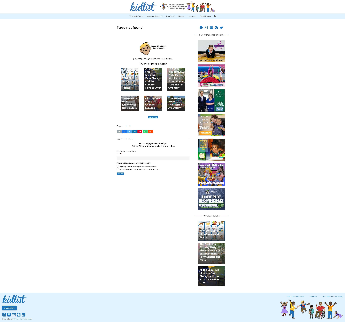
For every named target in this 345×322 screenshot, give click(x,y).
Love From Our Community (332, 297)
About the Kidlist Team (295, 297)
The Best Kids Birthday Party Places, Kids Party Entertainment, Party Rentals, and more (177, 78)
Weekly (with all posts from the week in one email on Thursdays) (139, 169)
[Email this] (119, 131)
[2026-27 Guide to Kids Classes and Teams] (130, 69)
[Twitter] (221, 27)
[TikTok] (24, 315)
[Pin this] (139, 131)
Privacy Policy (18, 319)
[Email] (211, 27)
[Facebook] (201, 27)
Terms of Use (27, 319)
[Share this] (124, 131)
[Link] (143, 6)
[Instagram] (206, 27)
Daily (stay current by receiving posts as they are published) (138, 166)
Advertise (313, 297)
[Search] (215, 16)
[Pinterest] (216, 27)
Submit (120, 174)
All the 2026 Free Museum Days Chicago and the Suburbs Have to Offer (153, 78)
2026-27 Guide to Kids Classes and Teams (209, 234)
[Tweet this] (129, 131)
